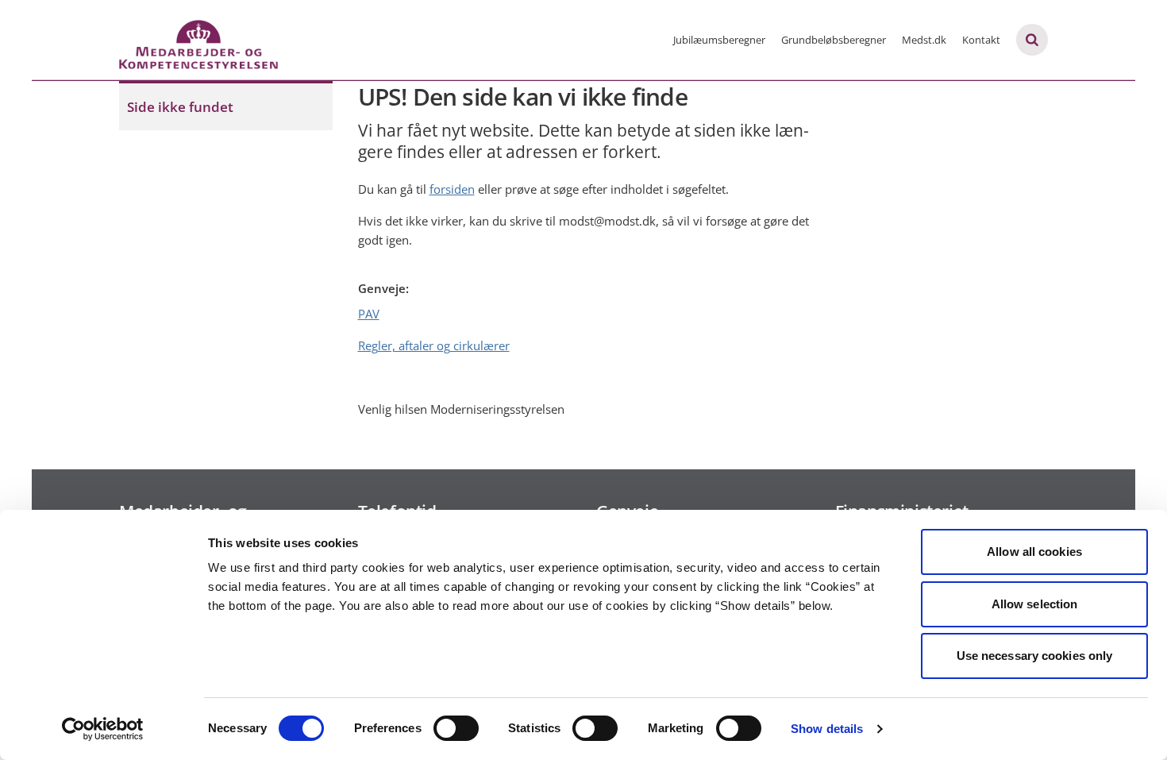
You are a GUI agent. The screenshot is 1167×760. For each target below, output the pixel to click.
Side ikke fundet (180, 107)
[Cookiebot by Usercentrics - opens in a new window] (102, 729)
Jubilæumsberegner (719, 40)
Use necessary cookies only (1035, 655)
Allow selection (1035, 604)
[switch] (456, 728)
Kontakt (981, 40)
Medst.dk (924, 40)
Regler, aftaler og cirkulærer (434, 345)
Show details (827, 728)
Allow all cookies (1034, 551)
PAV (368, 314)
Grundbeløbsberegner (833, 40)
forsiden (452, 189)
